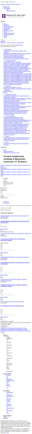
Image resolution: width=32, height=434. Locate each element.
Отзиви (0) (6, 203)
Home (5, 150)
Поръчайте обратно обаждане (8, 46)
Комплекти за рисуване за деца (11, 152)
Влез (8, 9)
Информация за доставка (21, 329)
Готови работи (7, 28)
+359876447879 (18, 45)
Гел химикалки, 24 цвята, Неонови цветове (12, 305)
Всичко (5, 24)
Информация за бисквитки (7, 329)
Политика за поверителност (8, 330)
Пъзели (5, 35)
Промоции (6, 29)
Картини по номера (9, 26)
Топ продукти (20, 42)
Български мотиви (8, 30)
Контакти (18, 4)
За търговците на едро (21, 328)
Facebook (6, 418)
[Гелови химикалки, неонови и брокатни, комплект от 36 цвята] (16, 170)
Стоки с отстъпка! (11, 42)
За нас (16, 330)
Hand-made (6, 25)
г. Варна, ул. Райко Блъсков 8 (8, 4)
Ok (8, 432)
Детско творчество (8, 34)
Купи (2, 196)
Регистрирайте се (11, 10)
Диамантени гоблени (9, 33)
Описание (6, 201)
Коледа (5, 32)
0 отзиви (5, 179)
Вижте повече (4, 229)
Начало (8, 375)
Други (5, 37)
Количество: (4, 190)
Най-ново (3, 42)
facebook (3, 41)
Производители (11, 380)
